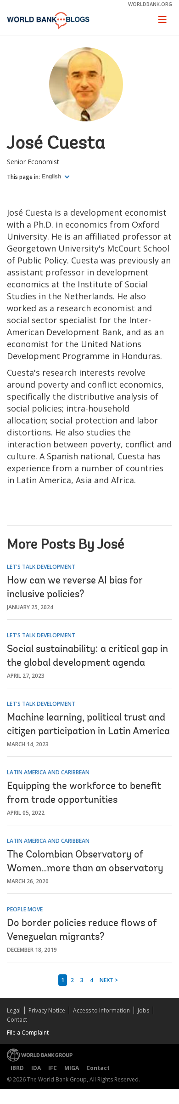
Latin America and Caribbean (48, 772)
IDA (36, 1068)
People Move (25, 909)
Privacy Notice (46, 1010)
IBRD (17, 1068)
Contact (17, 1020)
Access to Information (101, 1010)
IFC (52, 1068)
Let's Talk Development (41, 567)
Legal (14, 1010)
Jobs (143, 1010)
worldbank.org (150, 3)
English (52, 176)
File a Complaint (28, 1032)
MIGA (71, 1068)
